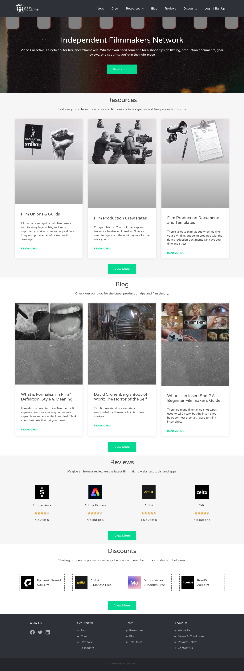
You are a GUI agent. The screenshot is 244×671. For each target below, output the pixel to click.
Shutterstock (42, 505)
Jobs (101, 8)
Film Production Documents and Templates (193, 220)
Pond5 (202, 580)
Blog (154, 8)
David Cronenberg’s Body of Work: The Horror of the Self (120, 397)
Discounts (190, 8)
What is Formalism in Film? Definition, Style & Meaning (46, 397)
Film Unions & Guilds (40, 214)
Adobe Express (95, 505)
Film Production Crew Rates (120, 218)
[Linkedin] (47, 632)
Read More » (29, 248)
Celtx (202, 505)
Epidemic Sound (49, 580)
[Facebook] (32, 632)
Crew (115, 8)
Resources (133, 8)
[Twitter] (40, 632)
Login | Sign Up (215, 8)
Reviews (170, 8)
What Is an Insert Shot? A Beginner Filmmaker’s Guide (193, 398)
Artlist (148, 505)
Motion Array (153, 580)
